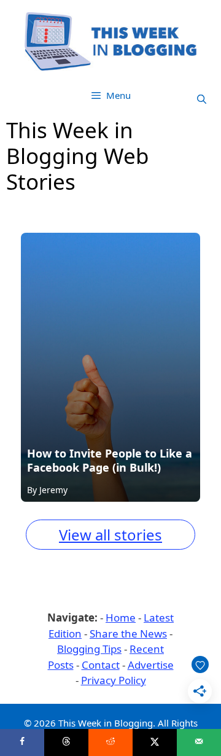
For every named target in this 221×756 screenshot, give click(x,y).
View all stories (110, 534)
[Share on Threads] (66, 742)
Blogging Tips (89, 649)
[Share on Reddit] (110, 742)
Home (121, 617)
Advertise (151, 665)
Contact (101, 665)
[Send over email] (199, 742)
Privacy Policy (113, 680)
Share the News (128, 633)
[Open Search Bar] (201, 99)
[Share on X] (155, 742)
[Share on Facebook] (22, 742)
